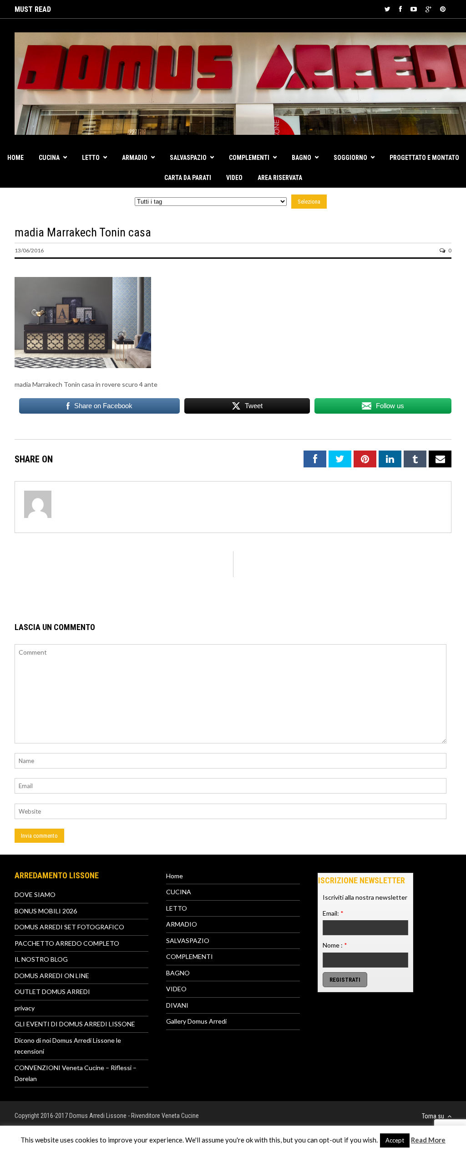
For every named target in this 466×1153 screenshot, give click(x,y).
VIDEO (234, 177)
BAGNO (301, 157)
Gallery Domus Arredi (196, 1021)
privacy (25, 1008)
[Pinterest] (443, 9)
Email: (333, 913)
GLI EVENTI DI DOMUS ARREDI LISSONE (75, 1024)
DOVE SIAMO (35, 894)
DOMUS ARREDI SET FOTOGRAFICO (69, 927)
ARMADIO (134, 157)
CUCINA (49, 157)
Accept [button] (394, 1140)
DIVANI (177, 1005)
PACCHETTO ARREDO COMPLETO (67, 943)
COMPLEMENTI (249, 157)
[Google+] (428, 9)
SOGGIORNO (350, 157)
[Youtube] (413, 9)
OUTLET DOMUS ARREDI (52, 991)
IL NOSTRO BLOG (41, 959)
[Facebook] (400, 9)
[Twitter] (387, 9)
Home (15, 157)
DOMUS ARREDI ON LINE (52, 975)
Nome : (335, 945)
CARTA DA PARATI (187, 177)
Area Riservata (280, 177)
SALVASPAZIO (188, 157)
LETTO (91, 157)
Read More (428, 1140)
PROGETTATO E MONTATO (424, 157)
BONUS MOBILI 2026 (46, 911)
